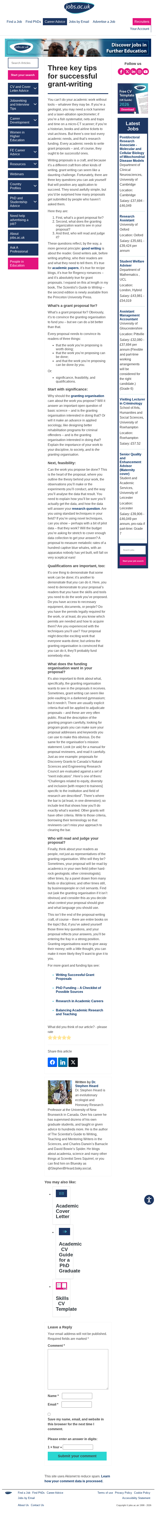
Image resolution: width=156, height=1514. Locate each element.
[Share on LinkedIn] (62, 1062)
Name (53, 1396)
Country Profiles (15, 186)
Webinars (17, 174)
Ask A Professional (19, 249)
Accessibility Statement (136, 1498)
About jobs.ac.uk (17, 235)
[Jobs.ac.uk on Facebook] (121, 71)
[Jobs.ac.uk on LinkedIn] (133, 71)
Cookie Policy (142, 1492)
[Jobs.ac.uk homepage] (79, 7)
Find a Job (24, 1492)
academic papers (65, 268)
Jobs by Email (26, 1498)
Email (53, 1404)
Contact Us (37, 1505)
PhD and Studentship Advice (18, 202)
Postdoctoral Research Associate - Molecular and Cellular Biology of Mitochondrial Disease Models (132, 149)
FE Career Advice (17, 152)
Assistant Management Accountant (130, 315)
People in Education (17, 263)
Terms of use (105, 1492)
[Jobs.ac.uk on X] (127, 71)
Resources (18, 164)
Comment (56, 1345)
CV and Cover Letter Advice (20, 88)
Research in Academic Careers (79, 1001)
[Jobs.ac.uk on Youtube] (145, 71)
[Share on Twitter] (73, 1062)
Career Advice (55, 1492)
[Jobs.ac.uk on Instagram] (139, 71)
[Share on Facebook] (52, 1062)
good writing (91, 248)
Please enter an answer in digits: (73, 1439)
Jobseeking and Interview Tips (19, 104)
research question (86, 508)
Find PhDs (38, 1492)
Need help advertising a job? (19, 219)
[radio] (50, 1038)
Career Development (19, 120)
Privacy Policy (123, 1492)
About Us (23, 1505)
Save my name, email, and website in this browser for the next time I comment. (76, 1424)
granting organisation (87, 396)
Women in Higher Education (17, 136)
